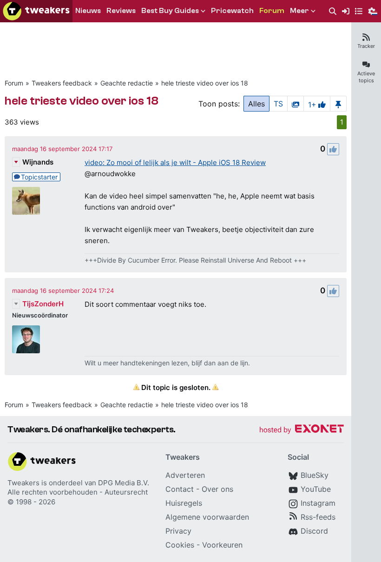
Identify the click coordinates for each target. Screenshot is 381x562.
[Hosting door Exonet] (301, 430)
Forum (14, 83)
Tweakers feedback (62, 83)
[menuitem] (332, 11)
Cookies (179, 544)
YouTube (316, 489)
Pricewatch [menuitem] (232, 11)
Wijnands (37, 162)
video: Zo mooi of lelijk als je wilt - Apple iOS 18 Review (175, 162)
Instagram (318, 503)
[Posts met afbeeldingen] (295, 103)
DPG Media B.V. (123, 482)
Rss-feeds (318, 517)
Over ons (217, 489)
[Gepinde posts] (338, 103)
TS (278, 103)
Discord (314, 531)
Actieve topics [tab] (366, 77)
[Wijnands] (26, 201)
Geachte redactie (126, 83)
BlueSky (314, 475)
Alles (256, 103)
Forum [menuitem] (271, 11)
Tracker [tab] (366, 46)
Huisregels (183, 503)
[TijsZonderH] (26, 339)
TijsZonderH (43, 303)
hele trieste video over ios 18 (204, 83)
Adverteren (185, 475)
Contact (179, 489)
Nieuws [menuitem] (88, 11)
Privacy (178, 531)
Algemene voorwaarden (207, 517)
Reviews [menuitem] (121, 11)
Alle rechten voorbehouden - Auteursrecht (77, 492)
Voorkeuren (222, 544)
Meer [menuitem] (299, 11)
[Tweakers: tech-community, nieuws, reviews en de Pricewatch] (36, 11)
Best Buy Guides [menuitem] (170, 11)
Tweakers (23, 482)
